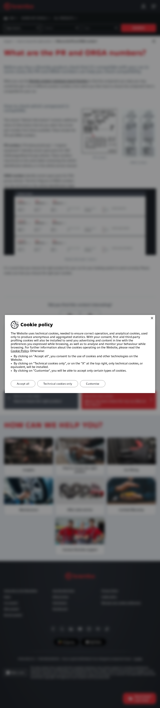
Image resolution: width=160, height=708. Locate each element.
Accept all (23, 383)
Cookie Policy (20, 351)
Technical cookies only (57, 383)
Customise (92, 383)
